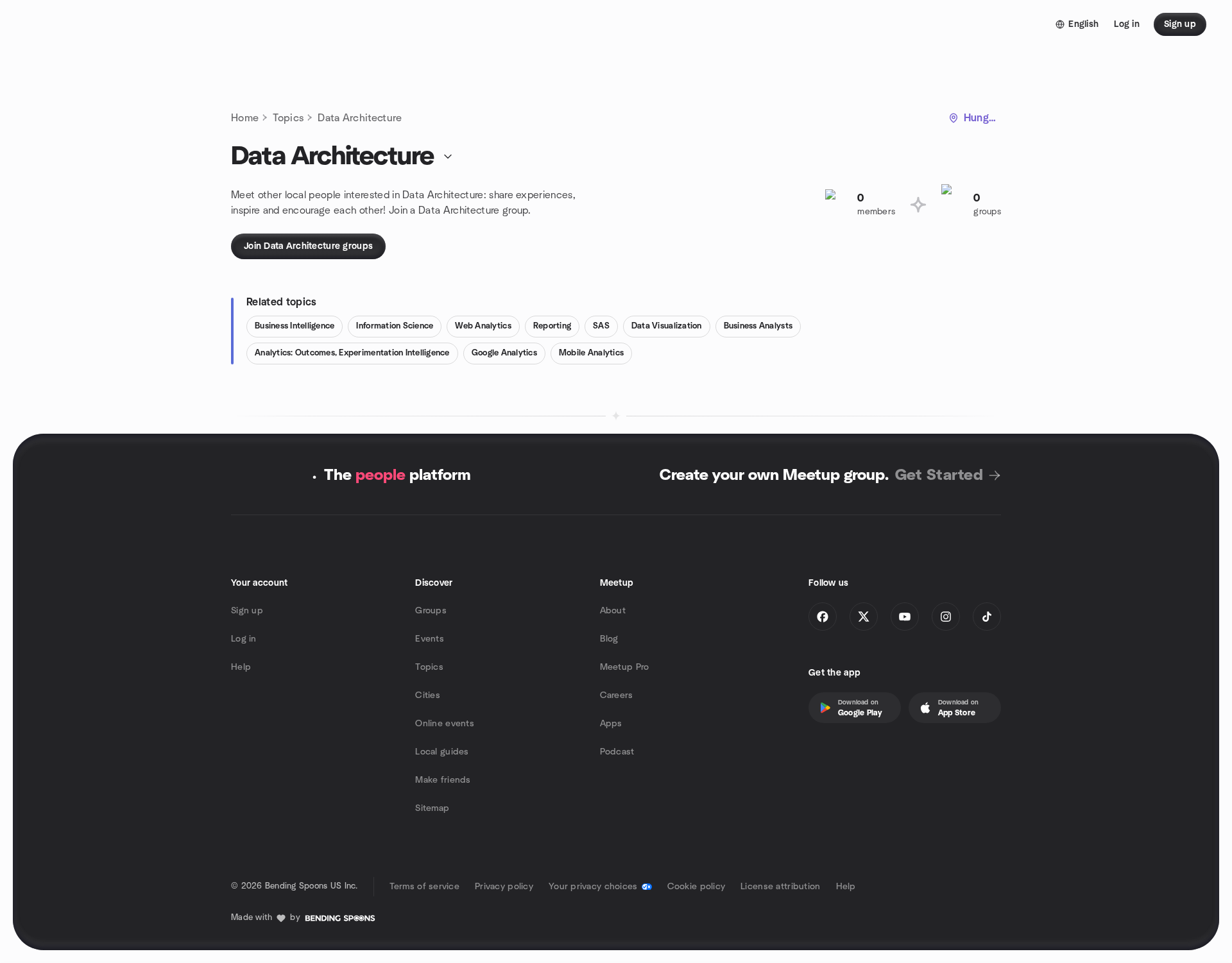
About (613, 610)
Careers (616, 695)
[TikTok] (987, 616)
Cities (427, 695)
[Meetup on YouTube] (905, 616)
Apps (611, 723)
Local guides (441, 751)
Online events (444, 723)
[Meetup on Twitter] (864, 616)
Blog (609, 639)
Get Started (939, 475)
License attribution (780, 886)
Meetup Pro (624, 667)
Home (245, 118)
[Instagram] (946, 616)
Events (429, 639)
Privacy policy (504, 886)
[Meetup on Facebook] (823, 616)
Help (241, 667)
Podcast (617, 751)
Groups (431, 610)
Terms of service (424, 886)
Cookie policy (696, 886)
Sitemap (432, 808)
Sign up (247, 610)
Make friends (442, 780)
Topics (288, 118)
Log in (244, 639)
